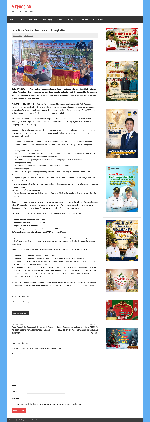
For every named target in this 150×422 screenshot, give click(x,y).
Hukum (59, 20)
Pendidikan (47, 20)
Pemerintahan (72, 20)
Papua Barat (33, 20)
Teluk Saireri (98, 20)
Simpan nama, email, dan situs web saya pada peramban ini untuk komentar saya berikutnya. (47, 404)
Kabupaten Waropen (20, 313)
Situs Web (15, 398)
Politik (21, 20)
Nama (14, 385)
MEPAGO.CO (21, 7)
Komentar (16, 354)
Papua (11, 20)
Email (14, 392)
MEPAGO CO (28, 36)
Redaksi (85, 20)
